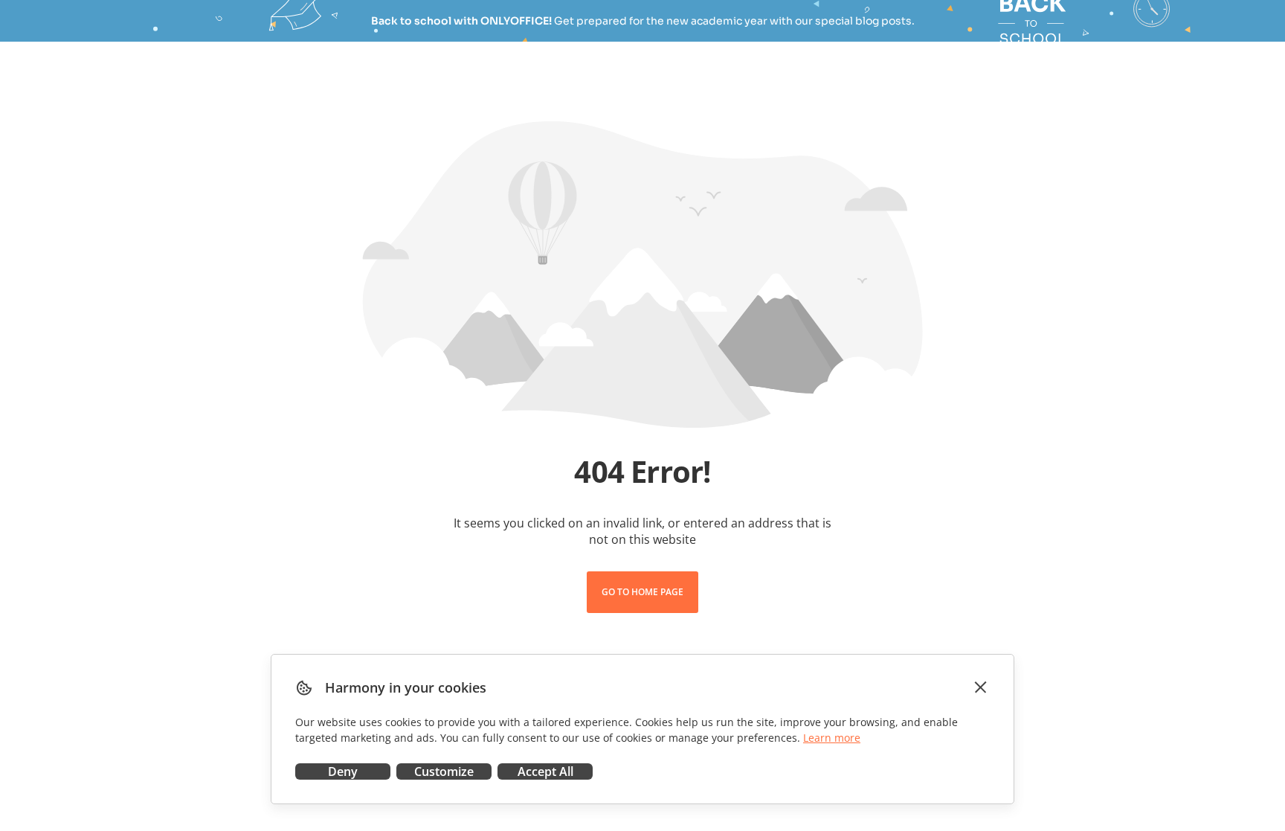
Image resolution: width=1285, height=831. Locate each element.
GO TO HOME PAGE (642, 591)
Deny (343, 771)
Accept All (545, 771)
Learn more (831, 738)
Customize (444, 771)
